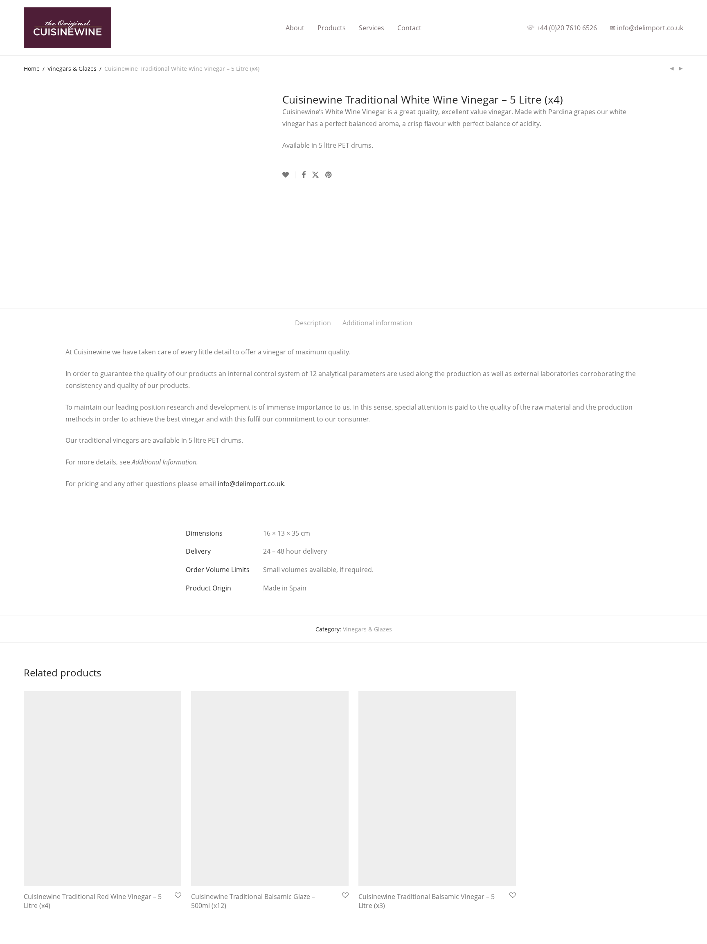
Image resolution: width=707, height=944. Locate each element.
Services (371, 27)
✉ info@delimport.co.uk (646, 27)
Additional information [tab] (377, 322)
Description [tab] (313, 322)
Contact (409, 27)
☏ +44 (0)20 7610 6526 (562, 27)
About (295, 27)
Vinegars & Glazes (72, 68)
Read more (36, 908)
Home (32, 68)
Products (331, 27)
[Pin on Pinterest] (329, 175)
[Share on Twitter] (315, 175)
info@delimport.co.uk (251, 483)
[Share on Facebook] (304, 175)
